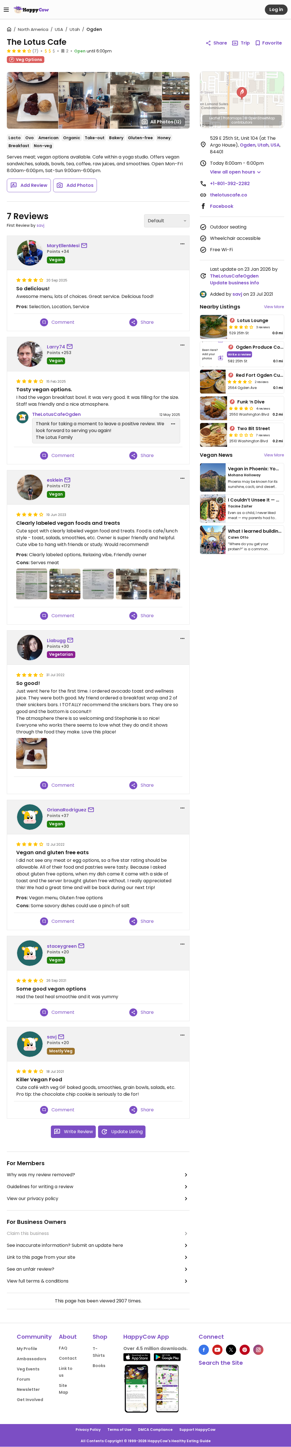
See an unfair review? (30, 1269)
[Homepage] (31, 10)
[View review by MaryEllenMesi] (29, 252)
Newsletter (28, 1389)
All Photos (166, 122)
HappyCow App (146, 1337)
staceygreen (62, 946)
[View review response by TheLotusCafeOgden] (22, 417)
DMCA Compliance (155, 1429)
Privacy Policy (88, 1429)
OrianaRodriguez (66, 810)
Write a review (239, 354)
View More (274, 307)
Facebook (221, 206)
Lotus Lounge (252, 320)
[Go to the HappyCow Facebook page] (204, 1350)
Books (99, 1365)
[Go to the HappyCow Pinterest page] (245, 1350)
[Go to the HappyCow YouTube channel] (217, 1350)
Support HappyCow (197, 1429)
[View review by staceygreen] (29, 953)
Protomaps (232, 118)
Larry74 (56, 347)
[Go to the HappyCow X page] (231, 1350)
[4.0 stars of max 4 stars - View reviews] (19, 50)
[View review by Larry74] (29, 354)
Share (220, 43)
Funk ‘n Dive (251, 402)
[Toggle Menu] (6, 9)
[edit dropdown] (173, 423)
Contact (68, 1358)
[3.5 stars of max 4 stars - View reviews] (241, 326)
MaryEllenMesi (63, 245)
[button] (242, 93)
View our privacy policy (32, 1198)
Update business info (234, 283)
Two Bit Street (253, 428)
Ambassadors (31, 1359)
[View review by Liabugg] (29, 647)
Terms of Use (119, 1429)
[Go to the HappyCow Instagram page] (258, 1350)
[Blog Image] (213, 477)
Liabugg (56, 640)
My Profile (27, 1348)
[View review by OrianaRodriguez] (29, 817)
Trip (245, 43)
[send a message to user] (85, 245)
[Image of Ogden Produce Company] (213, 354)
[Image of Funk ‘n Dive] (213, 408)
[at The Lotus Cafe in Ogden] (31, 584)
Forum (23, 1379)
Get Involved (30, 1399)
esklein (55, 480)
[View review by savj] (29, 1044)
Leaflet (214, 118)
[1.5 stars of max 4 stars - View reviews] (241, 434)
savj (40, 225)
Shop (100, 1337)
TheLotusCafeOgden (56, 414)
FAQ (63, 1348)
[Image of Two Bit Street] (213, 435)
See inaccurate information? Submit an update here (65, 1245)
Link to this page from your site (41, 1257)
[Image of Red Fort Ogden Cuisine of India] (213, 382)
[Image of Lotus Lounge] (213, 327)
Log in (276, 9)
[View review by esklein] (29, 487)
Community (34, 1337)
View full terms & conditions (37, 1281)
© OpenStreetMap (259, 118)
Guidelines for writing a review (40, 1186)
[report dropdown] (182, 243)
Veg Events (28, 1369)
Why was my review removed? (41, 1174)
